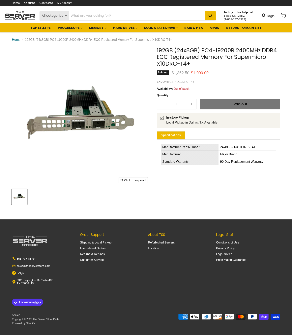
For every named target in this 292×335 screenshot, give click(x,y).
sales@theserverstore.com (33, 265)
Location (153, 248)
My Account (64, 3)
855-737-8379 (26, 258)
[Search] (210, 15)
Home (16, 3)
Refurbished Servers (161, 242)
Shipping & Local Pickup (95, 242)
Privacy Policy (225, 248)
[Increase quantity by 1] (191, 104)
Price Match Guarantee (231, 259)
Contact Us (46, 3)
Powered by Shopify (23, 323)
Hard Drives (124, 27)
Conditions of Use (227, 242)
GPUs (214, 27)
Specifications (171, 135)
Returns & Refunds (92, 254)
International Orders (93, 248)
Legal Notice (224, 254)
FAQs (20, 273)
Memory (96, 27)
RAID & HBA (193, 27)
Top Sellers (40, 27)
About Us (29, 3)
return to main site (244, 27)
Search (16, 315)
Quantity (162, 95)
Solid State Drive (160, 27)
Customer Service (92, 259)
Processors (69, 27)
